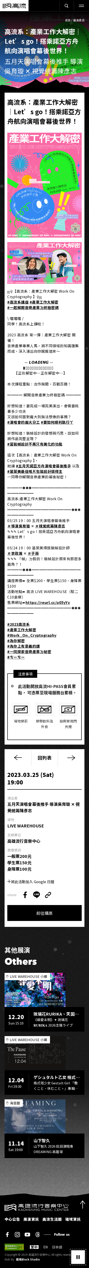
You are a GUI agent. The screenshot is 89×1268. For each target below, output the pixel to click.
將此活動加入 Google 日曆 (32, 881)
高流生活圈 (52, 1219)
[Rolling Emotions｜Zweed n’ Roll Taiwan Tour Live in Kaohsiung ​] (71, 757)
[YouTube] (27, 1234)
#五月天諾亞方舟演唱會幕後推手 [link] (43, 466)
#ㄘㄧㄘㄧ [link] (16, 657)
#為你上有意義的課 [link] (23, 646)
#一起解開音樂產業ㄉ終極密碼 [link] (33, 307)
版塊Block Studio (28, 1259)
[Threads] (37, 1234)
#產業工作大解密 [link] (44, 302)
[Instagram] (17, 1234)
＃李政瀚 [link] (14, 553)
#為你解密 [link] (16, 640)
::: (1, 1206)
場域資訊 (73, 1219)
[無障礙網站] (14, 1247)
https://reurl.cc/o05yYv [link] (48, 602)
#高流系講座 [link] (18, 302)
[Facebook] (7, 1234)
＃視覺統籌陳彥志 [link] (50, 526)
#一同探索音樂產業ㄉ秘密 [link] (29, 651)
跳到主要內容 (44, 16)
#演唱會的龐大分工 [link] (23, 422)
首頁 (68, 20)
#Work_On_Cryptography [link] (32, 635)
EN (45, 1247)
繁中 (34, 1247)
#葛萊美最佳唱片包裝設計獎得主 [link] (35, 471)
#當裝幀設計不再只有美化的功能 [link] (35, 444)
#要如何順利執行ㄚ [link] (57, 422)
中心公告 (12, 1219)
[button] (78, 1257)
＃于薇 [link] (33, 553)
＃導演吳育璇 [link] (18, 526)
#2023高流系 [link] (18, 624)
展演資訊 (78, 20)
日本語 (57, 1247)
